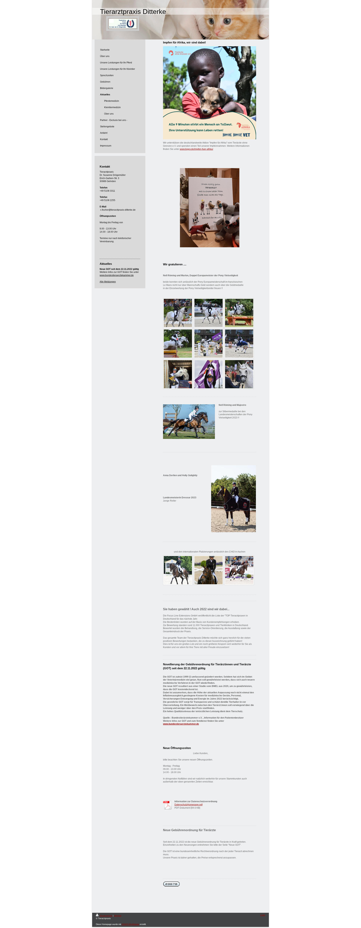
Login (262, 915)
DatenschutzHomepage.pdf (188, 804)
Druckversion (106, 915)
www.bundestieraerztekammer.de (181, 724)
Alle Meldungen (108, 281)
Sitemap (117, 915)
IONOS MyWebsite (130, 924)
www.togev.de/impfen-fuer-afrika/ (196, 149)
